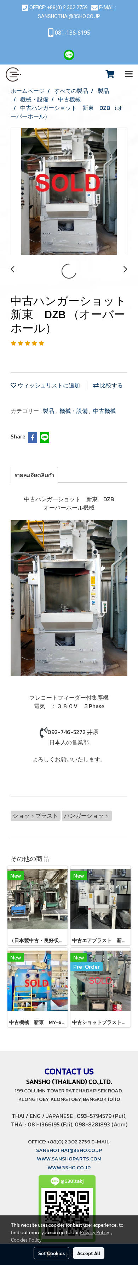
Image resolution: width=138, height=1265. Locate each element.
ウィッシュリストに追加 (48, 385)
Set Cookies (51, 1253)
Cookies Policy (26, 1239)
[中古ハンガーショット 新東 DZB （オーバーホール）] (69, 192)
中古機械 (104, 411)
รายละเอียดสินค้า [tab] (34, 475)
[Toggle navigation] (129, 74)
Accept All (88, 1253)
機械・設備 (74, 411)
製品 (49, 411)
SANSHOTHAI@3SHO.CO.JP (69, 16)
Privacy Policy (94, 1232)
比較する (111, 385)
